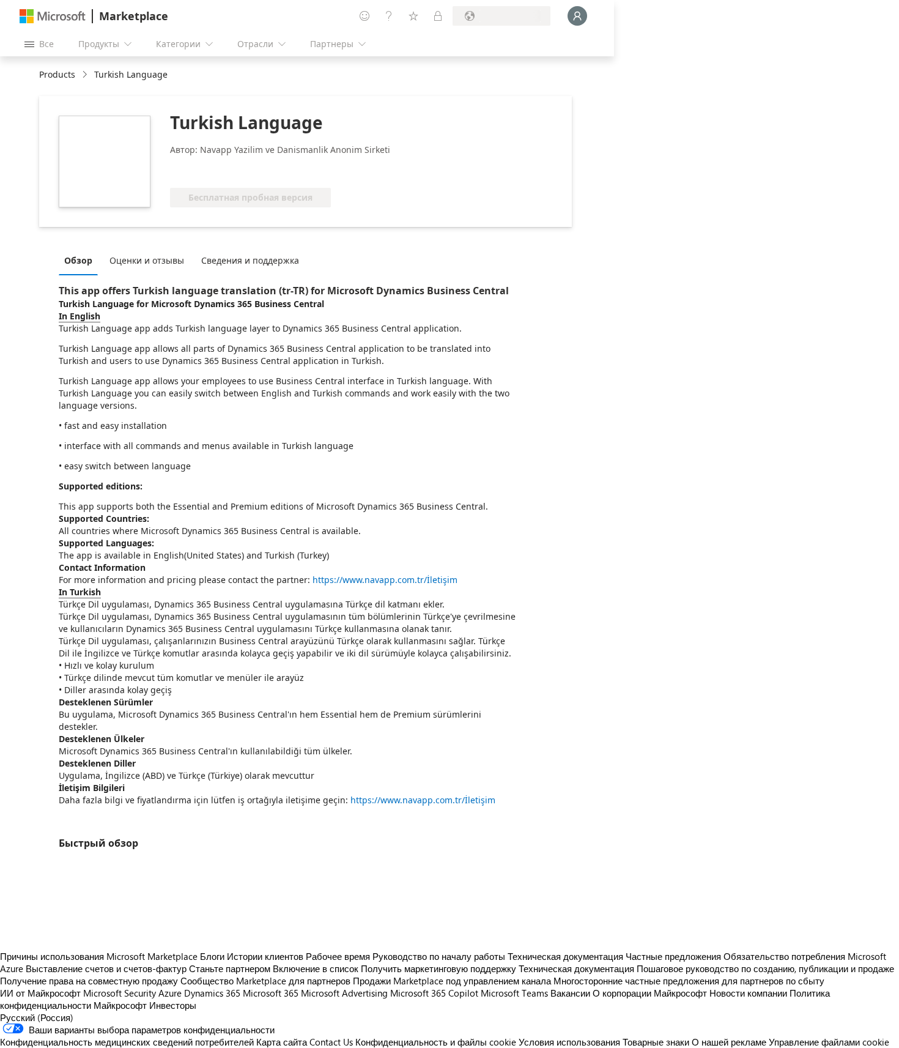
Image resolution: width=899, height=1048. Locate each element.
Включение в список (315, 968)
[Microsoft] (53, 16)
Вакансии (570, 993)
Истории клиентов (265, 956)
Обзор (78, 260)
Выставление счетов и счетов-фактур (106, 968)
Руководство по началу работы (438, 956)
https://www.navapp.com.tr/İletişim (385, 579)
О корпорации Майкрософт (650, 993)
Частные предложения (673, 956)
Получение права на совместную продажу (89, 981)
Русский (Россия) (36, 1017)
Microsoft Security (119, 993)
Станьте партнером (229, 968)
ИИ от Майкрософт (40, 993)
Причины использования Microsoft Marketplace (99, 956)
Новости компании (748, 993)
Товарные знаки (656, 1042)
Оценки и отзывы (146, 260)
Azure (170, 993)
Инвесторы (172, 1005)
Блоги (212, 956)
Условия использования (569, 1042)
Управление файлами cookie (829, 1042)
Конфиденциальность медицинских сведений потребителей (127, 1042)
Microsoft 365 (270, 993)
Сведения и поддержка (250, 260)
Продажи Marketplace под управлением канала (452, 981)
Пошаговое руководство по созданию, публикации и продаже (765, 968)
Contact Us (331, 1042)
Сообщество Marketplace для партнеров (265, 981)
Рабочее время (338, 956)
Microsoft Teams (514, 993)
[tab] (81, 260)
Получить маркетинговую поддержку (438, 968)
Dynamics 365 (212, 993)
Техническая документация (565, 956)
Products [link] (57, 74)
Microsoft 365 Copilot (434, 993)
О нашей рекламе (729, 1042)
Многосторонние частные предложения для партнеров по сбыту (688, 981)
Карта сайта (281, 1042)
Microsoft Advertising (344, 993)
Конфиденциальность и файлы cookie (435, 1042)
